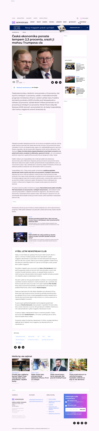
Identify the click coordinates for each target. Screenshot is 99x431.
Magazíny (29, 18)
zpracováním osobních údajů (74, 414)
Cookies (51, 404)
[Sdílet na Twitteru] (52, 82)
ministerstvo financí (33, 339)
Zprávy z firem (35, 372)
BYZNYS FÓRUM (43, 18)
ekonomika (31, 336)
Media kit (51, 411)
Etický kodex (52, 399)
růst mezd (18, 343)
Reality (39, 22)
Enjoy (65, 22)
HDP (49, 336)
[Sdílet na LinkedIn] (60, 82)
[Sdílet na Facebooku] (56, 82)
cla (38, 336)
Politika (51, 22)
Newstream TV (83, 22)
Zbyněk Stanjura (20, 339)
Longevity (59, 22)
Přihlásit (82, 409)
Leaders (44, 22)
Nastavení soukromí (54, 413)
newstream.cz (15, 32)
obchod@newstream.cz (36, 401)
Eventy (35, 18)
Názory (32, 22)
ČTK (17, 81)
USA (43, 336)
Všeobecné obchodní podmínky (55, 402)
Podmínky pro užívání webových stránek (54, 408)
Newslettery (20, 18)
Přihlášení (85, 18)
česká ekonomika (20, 336)
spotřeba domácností (47, 339)
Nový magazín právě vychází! (39, 27)
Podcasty (73, 22)
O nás (13, 18)
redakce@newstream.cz (36, 399)
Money (24, 32)
